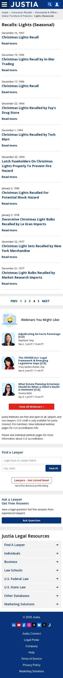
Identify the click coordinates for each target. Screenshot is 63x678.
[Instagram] (29, 625)
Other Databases (16, 596)
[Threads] (34, 625)
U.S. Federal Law (16, 579)
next (46, 301)
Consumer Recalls (22, 12)
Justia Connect (31, 633)
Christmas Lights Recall (20, 37)
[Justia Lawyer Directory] (49, 625)
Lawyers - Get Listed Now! (31, 480)
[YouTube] (19, 625)
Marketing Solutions (19, 604)
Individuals (12, 553)
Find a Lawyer (12, 452)
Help (31, 652)
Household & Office (46, 12)
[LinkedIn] (14, 625)
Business (10, 562)
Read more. (10, 43)
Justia (5, 12)
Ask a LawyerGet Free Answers (15, 501)
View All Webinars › (31, 406)
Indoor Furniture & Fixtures (17, 15)
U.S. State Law (15, 587)
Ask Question (31, 520)
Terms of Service (31, 658)
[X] (44, 625)
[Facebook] (24, 625)
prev (14, 301)
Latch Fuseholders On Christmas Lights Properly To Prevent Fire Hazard (27, 166)
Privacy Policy (31, 665)
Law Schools (13, 570)
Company (32, 646)
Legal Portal (31, 639)
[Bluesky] (39, 625)
